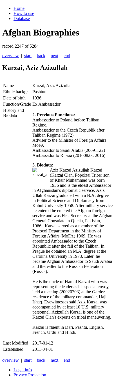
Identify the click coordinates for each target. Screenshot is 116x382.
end (67, 55)
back (41, 55)
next (54, 55)
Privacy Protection (30, 374)
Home (19, 8)
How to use (24, 13)
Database (22, 18)
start (28, 55)
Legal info (23, 369)
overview (10, 55)
